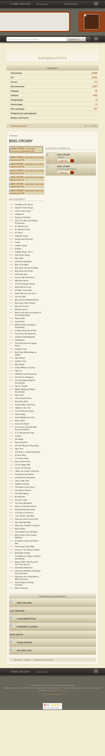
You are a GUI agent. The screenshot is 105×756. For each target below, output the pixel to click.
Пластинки (53, 72)
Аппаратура (53, 99)
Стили (53, 81)
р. (64, 160)
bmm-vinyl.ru (61, 690)
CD (53, 77)
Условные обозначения (43, 659)
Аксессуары (53, 104)
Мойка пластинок (19, 117)
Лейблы (53, 95)
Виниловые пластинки (52, 694)
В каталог (14, 135)
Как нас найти (42, 4)
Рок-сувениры (53, 108)
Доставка (18, 659)
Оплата (27, 659)
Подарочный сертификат (23, 113)
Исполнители (53, 86)
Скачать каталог (54, 125)
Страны (53, 90)
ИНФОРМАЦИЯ (71, 4)
